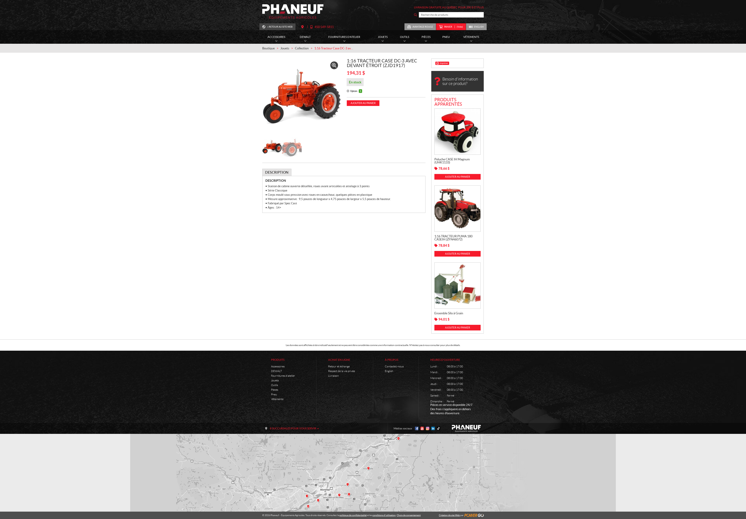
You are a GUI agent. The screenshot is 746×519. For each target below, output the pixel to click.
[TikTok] (438, 428)
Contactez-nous (394, 366)
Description (276, 172)
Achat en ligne (339, 359)
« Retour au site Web (280, 26)
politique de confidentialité (353, 515)
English (479, 26)
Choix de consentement (409, 515)
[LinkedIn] (433, 428)
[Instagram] (427, 428)
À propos (391, 359)
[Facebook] (416, 428)
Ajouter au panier (363, 103)
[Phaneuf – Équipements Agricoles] (292, 11)
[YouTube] (422, 428)
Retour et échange (339, 366)
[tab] (276, 172)
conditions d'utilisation (384, 515)
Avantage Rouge (422, 26)
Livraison (333, 375)
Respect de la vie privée (341, 371)
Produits (277, 359)
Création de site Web (449, 515)
